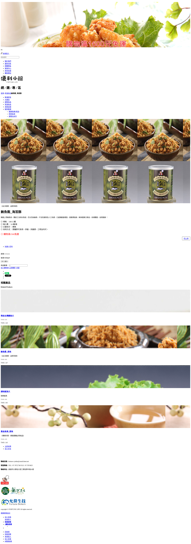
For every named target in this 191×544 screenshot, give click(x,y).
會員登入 (5, 53)
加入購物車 (5, 268)
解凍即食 (8, 97)
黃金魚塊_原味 (7, 431)
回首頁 (7, 532)
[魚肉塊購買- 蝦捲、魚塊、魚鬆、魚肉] (11, 457)
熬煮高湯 (12, 114)
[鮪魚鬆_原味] (12, 347)
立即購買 (12, 268)
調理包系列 (13, 116)
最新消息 (8, 63)
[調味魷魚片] (12, 387)
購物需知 (8, 73)
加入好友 (8, 449)
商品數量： (5, 265)
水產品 (7, 100)
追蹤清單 (8, 534)
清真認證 (8, 107)
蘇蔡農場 (8, 109)
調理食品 (8, 102)
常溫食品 (8, 93)
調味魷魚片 (5, 391)
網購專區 (8, 66)
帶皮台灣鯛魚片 (7, 316)
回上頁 (186, 238)
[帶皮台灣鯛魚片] (12, 311)
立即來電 (8, 446)
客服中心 (8, 68)
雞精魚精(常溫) (14, 111)
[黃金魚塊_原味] (12, 427)
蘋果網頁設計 (5, 513)
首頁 (2, 93)
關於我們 (8, 61)
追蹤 (17, 268)
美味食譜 (8, 71)
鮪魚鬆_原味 (6, 352)
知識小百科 (9, 246)
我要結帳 (8, 541)
